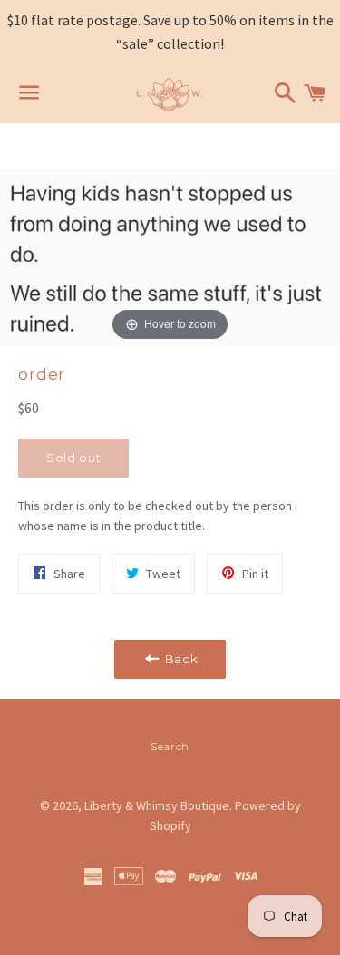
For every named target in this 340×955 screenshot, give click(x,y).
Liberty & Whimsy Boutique (156, 805)
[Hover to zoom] (170, 256)
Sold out (73, 457)
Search (170, 746)
